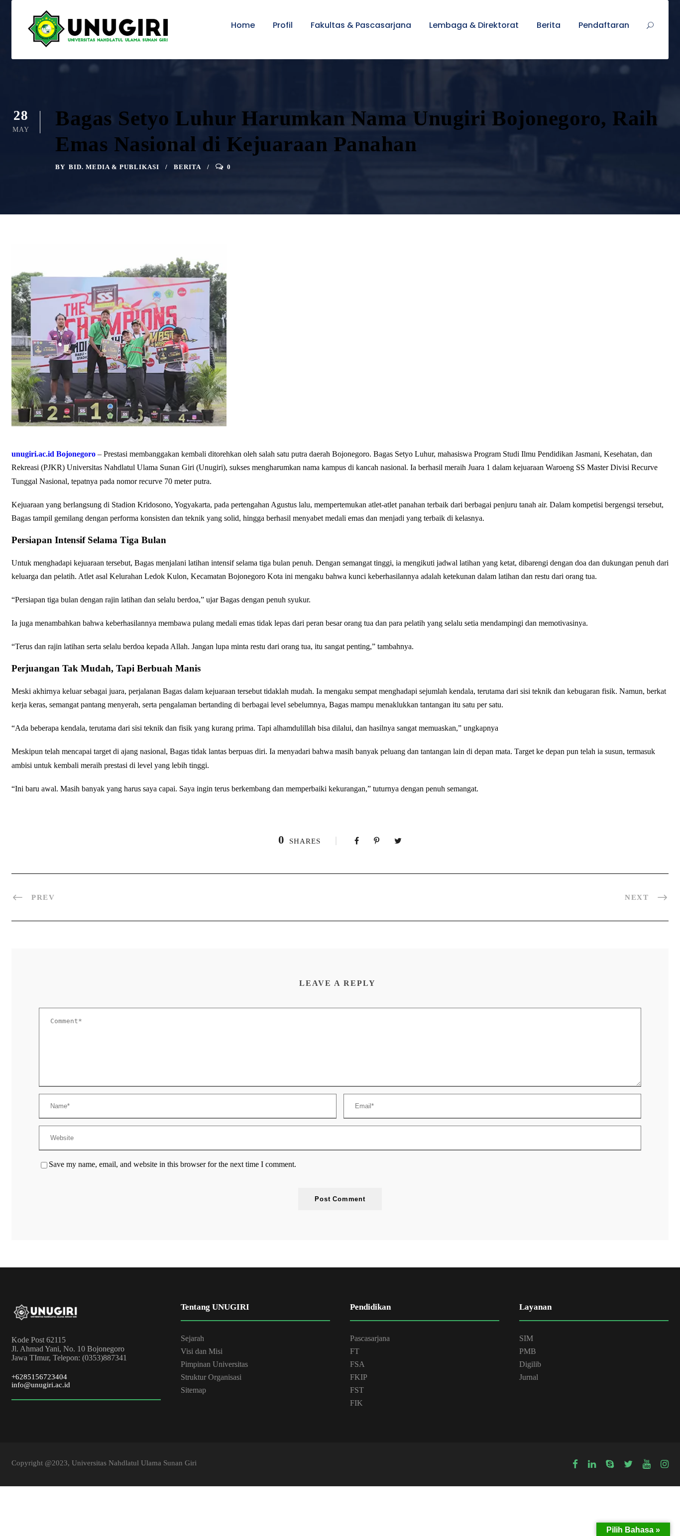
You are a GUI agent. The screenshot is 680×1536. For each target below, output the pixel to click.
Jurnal (528, 1377)
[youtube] (647, 1464)
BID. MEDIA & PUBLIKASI (114, 167)
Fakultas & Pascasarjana (361, 25)
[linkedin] (592, 1464)
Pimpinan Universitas (214, 1364)
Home (243, 25)
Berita (549, 25)
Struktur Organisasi (211, 1377)
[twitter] (628, 1464)
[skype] (610, 1464)
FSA (357, 1364)
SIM (526, 1338)
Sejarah (192, 1338)
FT (354, 1351)
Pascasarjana (370, 1338)
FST (357, 1390)
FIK (356, 1403)
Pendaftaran (603, 25)
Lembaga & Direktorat (474, 25)
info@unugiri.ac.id (40, 1385)
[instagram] (665, 1464)
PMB (527, 1351)
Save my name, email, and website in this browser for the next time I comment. (172, 1164)
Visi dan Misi (202, 1351)
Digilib (530, 1364)
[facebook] (575, 1464)
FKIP (358, 1377)
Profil (283, 25)
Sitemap (193, 1390)
